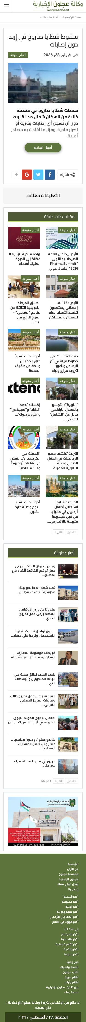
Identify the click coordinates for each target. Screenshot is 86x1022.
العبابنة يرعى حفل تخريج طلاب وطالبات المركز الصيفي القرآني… (32, 700)
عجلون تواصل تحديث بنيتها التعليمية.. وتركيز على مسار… (33, 633)
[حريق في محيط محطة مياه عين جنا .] (68, 766)
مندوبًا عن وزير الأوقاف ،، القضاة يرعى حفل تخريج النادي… (37, 613)
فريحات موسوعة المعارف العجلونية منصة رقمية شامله (33, 655)
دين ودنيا (72, 962)
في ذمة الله (71, 929)
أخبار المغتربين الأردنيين (64, 917)
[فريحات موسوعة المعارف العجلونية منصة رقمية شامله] (68, 658)
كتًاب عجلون (70, 972)
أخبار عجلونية (70, 901)
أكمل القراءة (43, 148)
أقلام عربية (71, 977)
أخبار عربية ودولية (67, 912)
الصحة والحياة (69, 967)
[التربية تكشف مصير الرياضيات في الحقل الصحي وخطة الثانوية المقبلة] (62, 437)
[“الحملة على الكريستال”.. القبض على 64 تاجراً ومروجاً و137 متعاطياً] (24, 437)
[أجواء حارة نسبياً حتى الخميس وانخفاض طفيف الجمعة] (24, 340)
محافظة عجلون (68, 874)
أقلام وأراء (71, 982)
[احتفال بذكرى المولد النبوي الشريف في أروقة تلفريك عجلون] (68, 723)
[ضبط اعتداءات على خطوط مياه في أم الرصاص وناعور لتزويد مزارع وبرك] (62, 340)
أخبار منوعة (18, 55)
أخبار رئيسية (71, 896)
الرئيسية (72, 864)
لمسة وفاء (71, 992)
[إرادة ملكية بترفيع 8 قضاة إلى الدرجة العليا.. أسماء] (24, 238)
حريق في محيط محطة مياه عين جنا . (34, 763)
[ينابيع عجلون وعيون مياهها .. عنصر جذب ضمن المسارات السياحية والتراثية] (68, 744)
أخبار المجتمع (69, 934)
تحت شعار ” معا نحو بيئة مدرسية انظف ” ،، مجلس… (36, 590)
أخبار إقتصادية (69, 939)
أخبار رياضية (71, 949)
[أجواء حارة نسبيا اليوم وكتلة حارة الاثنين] (24, 486)
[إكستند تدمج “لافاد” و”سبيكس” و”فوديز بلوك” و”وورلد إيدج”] (24, 389)
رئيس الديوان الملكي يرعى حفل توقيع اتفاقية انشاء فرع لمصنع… (33, 570)
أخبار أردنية (71, 906)
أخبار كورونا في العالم (65, 922)
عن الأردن (72, 869)
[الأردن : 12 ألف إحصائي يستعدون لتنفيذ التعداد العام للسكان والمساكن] (62, 286)
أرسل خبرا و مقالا (67, 884)
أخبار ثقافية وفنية (66, 944)
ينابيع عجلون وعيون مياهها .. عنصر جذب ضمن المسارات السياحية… (33, 744)
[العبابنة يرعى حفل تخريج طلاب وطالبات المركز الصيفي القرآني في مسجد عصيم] (68, 701)
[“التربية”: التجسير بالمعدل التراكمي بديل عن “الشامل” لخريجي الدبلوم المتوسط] (62, 389)
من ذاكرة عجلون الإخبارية (62, 987)
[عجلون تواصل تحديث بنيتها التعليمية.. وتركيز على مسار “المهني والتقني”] (68, 636)
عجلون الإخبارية (68, 879)
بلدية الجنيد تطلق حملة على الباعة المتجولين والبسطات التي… (34, 678)
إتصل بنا (73, 889)
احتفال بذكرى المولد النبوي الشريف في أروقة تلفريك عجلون (31, 720)
